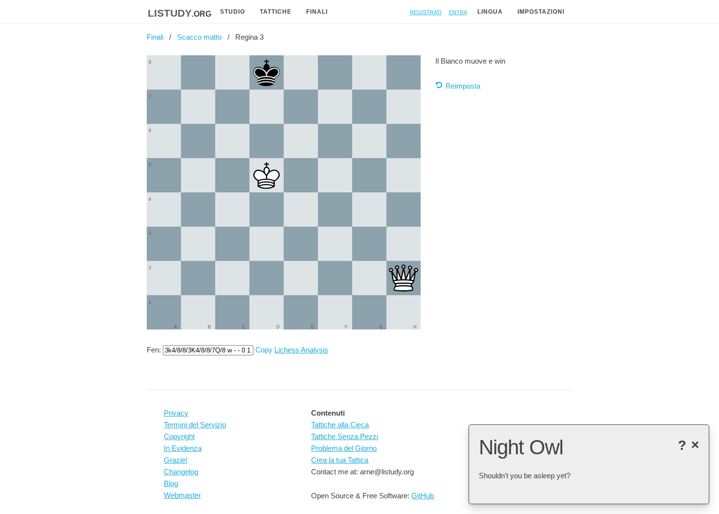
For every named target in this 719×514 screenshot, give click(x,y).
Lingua (490, 11)
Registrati (426, 11)
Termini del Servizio (195, 425)
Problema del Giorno (344, 448)
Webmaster (182, 495)
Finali (317, 11)
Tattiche (276, 11)
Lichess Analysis (301, 350)
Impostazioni (540, 11)
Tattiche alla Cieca (340, 425)
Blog (171, 483)
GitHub (422, 495)
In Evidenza (183, 448)
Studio (232, 11)
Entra (458, 11)
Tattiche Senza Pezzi (344, 436)
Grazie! (175, 460)
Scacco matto (199, 37)
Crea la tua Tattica (339, 460)
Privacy (176, 413)
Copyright (179, 436)
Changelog (181, 471)
